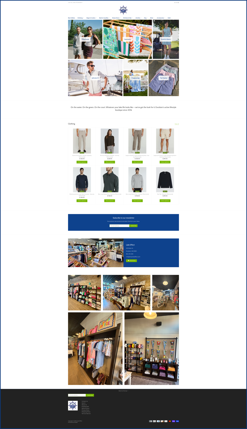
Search (83, 403)
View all (177, 124)
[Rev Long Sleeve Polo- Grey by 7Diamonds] (137, 179)
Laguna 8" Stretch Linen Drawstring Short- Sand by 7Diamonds (165, 156)
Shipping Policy (86, 411)
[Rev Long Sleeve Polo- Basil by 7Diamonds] (109, 179)
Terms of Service (86, 413)
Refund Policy (85, 408)
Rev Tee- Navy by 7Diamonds (165, 194)
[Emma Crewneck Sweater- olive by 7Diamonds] (109, 141)
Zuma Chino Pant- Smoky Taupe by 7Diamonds (82, 156)
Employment (85, 406)
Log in (70, 2)
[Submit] (77, 3)
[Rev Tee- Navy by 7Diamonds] (165, 179)
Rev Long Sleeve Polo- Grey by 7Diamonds (137, 194)
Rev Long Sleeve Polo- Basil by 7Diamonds (109, 194)
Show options (82, 162)
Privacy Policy (85, 410)
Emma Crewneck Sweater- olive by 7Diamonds (109, 156)
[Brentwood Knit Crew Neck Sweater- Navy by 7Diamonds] (81, 179)
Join (74, 2)
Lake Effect (79, 421)
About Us (84, 404)
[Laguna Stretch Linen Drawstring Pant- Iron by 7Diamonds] (137, 141)
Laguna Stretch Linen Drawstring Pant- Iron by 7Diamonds (137, 156)
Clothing (71, 124)
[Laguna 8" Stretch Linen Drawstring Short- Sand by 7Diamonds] (165, 141)
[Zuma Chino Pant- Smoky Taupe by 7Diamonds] (81, 141)
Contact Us (85, 401)
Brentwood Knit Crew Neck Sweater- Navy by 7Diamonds (82, 194)
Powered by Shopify (73, 422)
